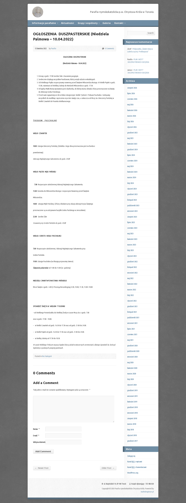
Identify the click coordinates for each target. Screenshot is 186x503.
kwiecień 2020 (132, 368)
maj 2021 (130, 340)
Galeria (107, 23)
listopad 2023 (132, 200)
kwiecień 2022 (132, 284)
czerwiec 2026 (132, 99)
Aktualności (67, 23)
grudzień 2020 (132, 346)
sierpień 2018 (132, 418)
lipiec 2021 (131, 329)
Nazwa (36, 429)
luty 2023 (130, 250)
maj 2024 (130, 166)
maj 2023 (130, 233)
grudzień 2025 (132, 133)
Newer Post (41, 468)
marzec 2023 (131, 245)
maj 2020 (130, 362)
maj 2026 (130, 104)
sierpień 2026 (132, 88)
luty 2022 (130, 295)
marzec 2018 (131, 424)
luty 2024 (130, 183)
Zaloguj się (131, 456)
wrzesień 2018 (132, 413)
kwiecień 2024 (132, 172)
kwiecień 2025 (132, 144)
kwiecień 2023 (132, 239)
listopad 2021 (132, 312)
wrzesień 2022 (132, 273)
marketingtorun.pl (147, 492)
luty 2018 (130, 430)
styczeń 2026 (132, 127)
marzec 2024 (131, 177)
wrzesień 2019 (132, 396)
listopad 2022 (132, 267)
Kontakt (118, 23)
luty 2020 (130, 379)
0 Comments (103, 48)
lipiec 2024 (131, 155)
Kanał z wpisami (134, 462)
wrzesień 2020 (132, 357)
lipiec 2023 (131, 222)
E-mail (36, 436)
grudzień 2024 (132, 149)
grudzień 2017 (132, 441)
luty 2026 (130, 121)
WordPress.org (132, 473)
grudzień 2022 (132, 261)
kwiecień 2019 (132, 402)
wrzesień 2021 (132, 323)
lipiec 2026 (131, 93)
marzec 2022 (131, 290)
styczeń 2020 (132, 385)
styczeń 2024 (132, 189)
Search (151, 33)
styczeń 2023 (132, 256)
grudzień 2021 (132, 306)
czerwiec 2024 (132, 161)
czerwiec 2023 (132, 228)
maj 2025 (130, 138)
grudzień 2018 (132, 407)
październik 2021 (133, 317)
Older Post (108, 468)
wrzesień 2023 (132, 211)
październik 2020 (133, 351)
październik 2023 (133, 205)
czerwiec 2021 (132, 334)
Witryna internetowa (40, 442)
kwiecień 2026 (132, 110)
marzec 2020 (131, 374)
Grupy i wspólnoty (87, 23)
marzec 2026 (131, 116)
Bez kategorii (47, 356)
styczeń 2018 (132, 435)
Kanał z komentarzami (136, 467)
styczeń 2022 (132, 301)
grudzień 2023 (132, 194)
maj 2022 (130, 278)
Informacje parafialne (44, 23)
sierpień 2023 (132, 217)
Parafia (53, 48)
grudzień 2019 (132, 390)
